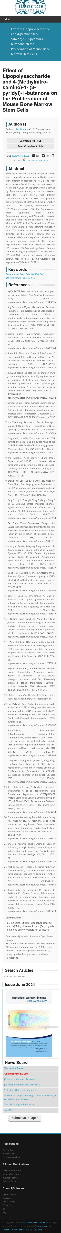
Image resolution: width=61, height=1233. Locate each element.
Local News (44, 1223)
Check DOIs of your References (19, 1105)
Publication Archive (11, 1157)
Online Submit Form (12, 1171)
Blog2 (5, 1213)
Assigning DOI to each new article (20, 1090)
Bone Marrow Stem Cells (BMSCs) (22, 274)
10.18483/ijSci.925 (20, 156)
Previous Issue (9, 1154)
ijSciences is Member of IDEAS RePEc (22, 1085)
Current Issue (9, 1150)
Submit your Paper (25, 1118)
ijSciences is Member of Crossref (20, 1079)
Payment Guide (9, 1181)
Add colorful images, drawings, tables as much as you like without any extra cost (30, 1097)
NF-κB (22, 278)
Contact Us (7, 1205)
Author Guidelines (11, 1174)
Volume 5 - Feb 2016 (38, 161)
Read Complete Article (30, 146)
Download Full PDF (30, 140)
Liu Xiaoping (22, 129)
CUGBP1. (30, 278)
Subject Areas (9, 1202)
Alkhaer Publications (28, 1223)
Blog (4, 1209)
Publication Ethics (10, 1178)
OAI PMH (8, 1110)
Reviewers (7, 1198)
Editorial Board (9, 1195)
